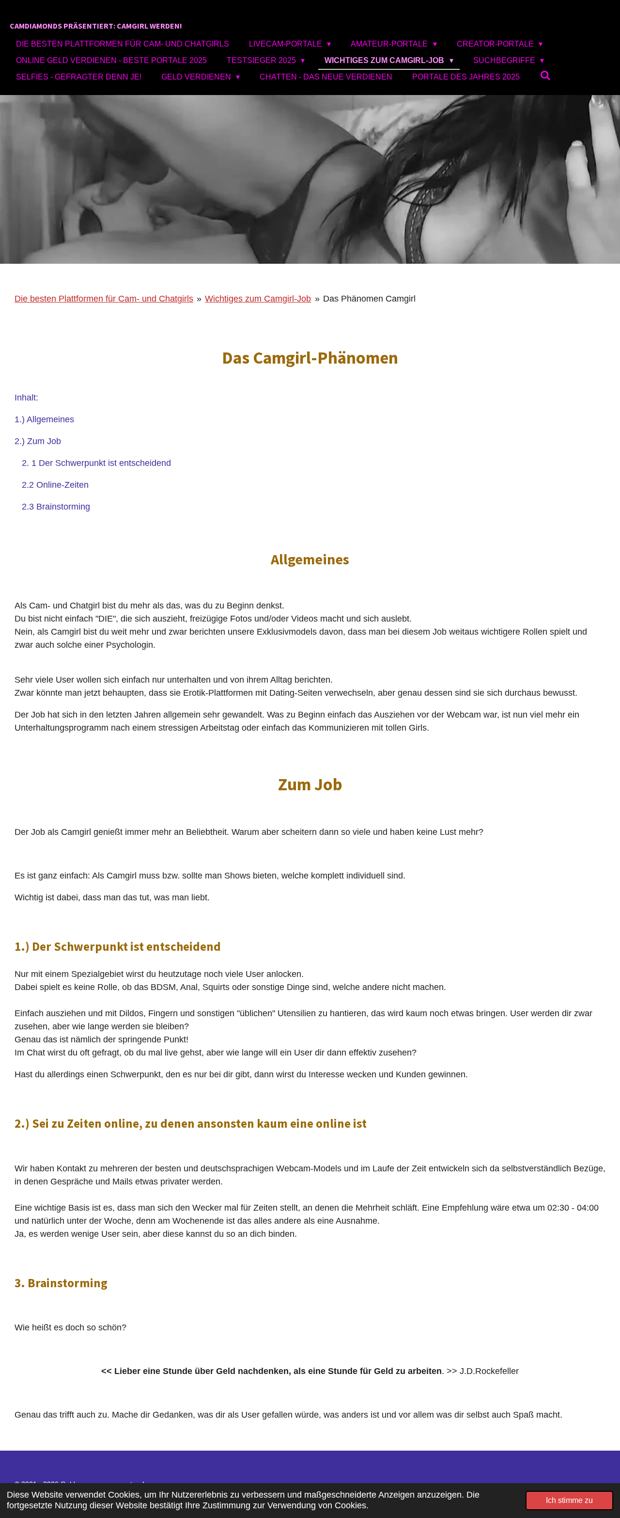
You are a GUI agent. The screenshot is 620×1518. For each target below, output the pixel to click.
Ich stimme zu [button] (569, 1500)
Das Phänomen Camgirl (369, 299)
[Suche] (545, 75)
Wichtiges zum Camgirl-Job (258, 299)
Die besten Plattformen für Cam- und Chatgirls (104, 299)
